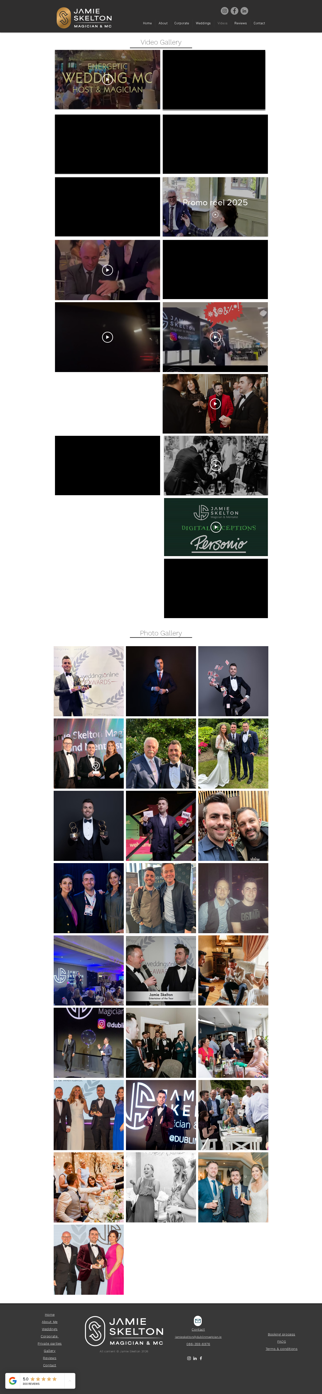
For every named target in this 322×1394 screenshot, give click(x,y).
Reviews (49, 1358)
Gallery (49, 1351)
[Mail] (198, 1321)
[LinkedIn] (195, 1358)
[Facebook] (234, 11)
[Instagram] (224, 11)
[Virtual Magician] (244, 11)
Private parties (50, 1344)
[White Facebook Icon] (200, 1358)
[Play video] (107, 79)
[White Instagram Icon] (189, 1358)
